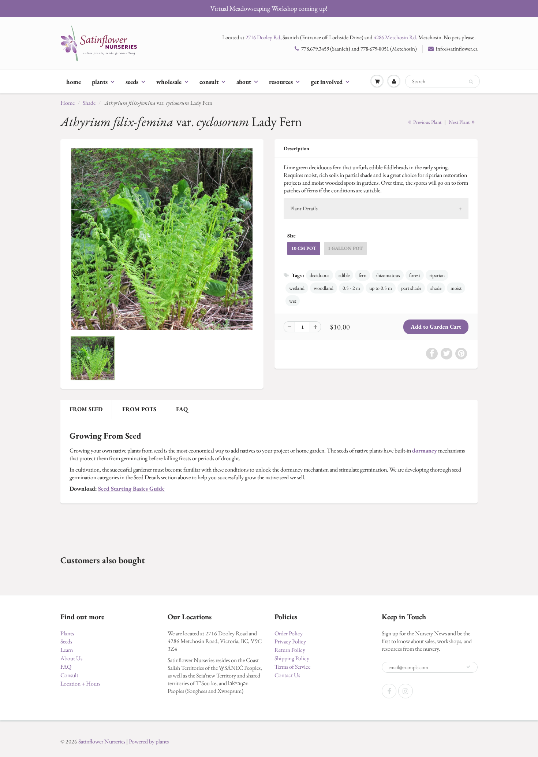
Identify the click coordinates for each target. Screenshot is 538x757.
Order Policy (288, 633)
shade (435, 288)
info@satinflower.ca (457, 48)
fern (362, 275)
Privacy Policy (290, 641)
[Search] (470, 82)
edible (344, 275)
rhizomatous (388, 275)
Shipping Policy (291, 658)
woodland (323, 288)
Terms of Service (292, 667)
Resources (281, 82)
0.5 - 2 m (351, 288)
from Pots (139, 409)
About (243, 82)
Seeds (132, 82)
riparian (437, 275)
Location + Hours (80, 683)
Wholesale (169, 82)
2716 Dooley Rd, (263, 37)
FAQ (182, 409)
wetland (297, 288)
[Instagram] (405, 691)
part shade (411, 288)
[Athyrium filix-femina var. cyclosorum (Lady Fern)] (162, 239)
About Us (71, 658)
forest (414, 275)
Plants (100, 82)
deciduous (319, 275)
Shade (89, 103)
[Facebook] (389, 691)
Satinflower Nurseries (101, 741)
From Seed (86, 409)
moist (456, 288)
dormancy (424, 450)
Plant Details (304, 208)
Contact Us (287, 675)
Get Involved (327, 82)
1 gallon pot (345, 248)
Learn (66, 650)
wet (292, 301)
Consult (208, 82)
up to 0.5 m (380, 288)
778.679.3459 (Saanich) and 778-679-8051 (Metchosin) (359, 48)
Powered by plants (149, 741)
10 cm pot (303, 248)
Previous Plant (426, 122)
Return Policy (289, 650)
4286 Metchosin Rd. (395, 37)
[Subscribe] (468, 667)
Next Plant (460, 122)
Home (73, 82)
